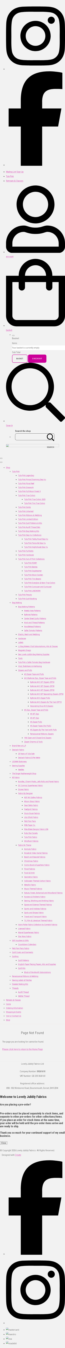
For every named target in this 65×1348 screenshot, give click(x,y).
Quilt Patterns (23, 960)
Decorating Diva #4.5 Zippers (41, 706)
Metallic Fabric (30, 885)
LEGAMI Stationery (19, 761)
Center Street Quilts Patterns (35, 618)
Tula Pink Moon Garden (33, 575)
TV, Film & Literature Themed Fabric (38, 920)
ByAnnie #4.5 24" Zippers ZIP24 (42, 682)
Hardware (22, 638)
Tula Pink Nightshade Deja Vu (36, 547)
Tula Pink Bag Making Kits (28, 531)
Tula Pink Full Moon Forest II (29, 491)
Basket (19, 359)
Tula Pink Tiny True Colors (34, 503)
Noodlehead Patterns (32, 626)
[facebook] (35, 165)
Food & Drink (29, 873)
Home (8, 1004)
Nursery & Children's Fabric (34, 897)
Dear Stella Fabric (31, 805)
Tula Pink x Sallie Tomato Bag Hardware (34, 662)
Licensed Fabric (24, 928)
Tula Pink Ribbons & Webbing (30, 515)
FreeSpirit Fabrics (31, 809)
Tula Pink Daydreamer (33, 571)
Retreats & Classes (13, 1000)
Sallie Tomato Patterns (33, 630)
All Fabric (16, 777)
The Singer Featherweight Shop (24, 773)
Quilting (15, 956)
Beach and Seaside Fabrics (34, 857)
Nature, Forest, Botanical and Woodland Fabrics (43, 893)
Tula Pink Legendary (26, 475)
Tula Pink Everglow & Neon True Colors (39, 583)
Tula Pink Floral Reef (26, 483)
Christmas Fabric (31, 861)
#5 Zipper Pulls (36, 722)
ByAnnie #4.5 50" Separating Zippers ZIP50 (46, 694)
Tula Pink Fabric (30, 837)
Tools (20, 658)
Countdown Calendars (27, 944)
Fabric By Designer (25, 793)
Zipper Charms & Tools (33, 742)
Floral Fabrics (29, 869)
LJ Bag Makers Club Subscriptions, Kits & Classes (38, 646)
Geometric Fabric (31, 877)
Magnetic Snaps (24, 650)
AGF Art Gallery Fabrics (33, 797)
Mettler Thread (23, 996)
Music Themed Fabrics (33, 889)
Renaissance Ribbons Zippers (42, 734)
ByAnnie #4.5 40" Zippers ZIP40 (42, 690)
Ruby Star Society (31, 833)
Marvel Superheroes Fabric (28, 932)
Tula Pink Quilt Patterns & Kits (30, 523)
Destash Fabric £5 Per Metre (29, 758)
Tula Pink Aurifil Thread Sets (29, 527)
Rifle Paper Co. (30, 825)
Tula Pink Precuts (25, 595)
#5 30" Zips (34, 714)
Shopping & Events (13, 1012)
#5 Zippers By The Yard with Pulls (43, 730)
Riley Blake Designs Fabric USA (36, 829)
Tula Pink (16, 471)
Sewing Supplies (18, 766)
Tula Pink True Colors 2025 (34, 499)
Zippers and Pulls (25, 670)
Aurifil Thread (23, 992)
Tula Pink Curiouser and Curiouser (38, 587)
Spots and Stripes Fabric (34, 913)
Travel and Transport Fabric (35, 916)
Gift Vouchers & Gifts (20, 940)
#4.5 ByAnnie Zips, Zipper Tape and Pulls (40, 678)
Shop (8, 467)
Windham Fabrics (31, 841)
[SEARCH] (50, 436)
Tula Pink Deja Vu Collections (29, 535)
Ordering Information (14, 1008)
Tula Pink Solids (24, 507)
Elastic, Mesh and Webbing (29, 634)
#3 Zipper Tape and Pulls (34, 674)
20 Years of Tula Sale (26, 754)
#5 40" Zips (34, 718)
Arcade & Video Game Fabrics (36, 853)
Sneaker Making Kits (20, 984)
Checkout (37, 359)
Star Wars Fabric (24, 936)
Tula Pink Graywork (26, 487)
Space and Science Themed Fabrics (38, 905)
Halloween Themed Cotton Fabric (37, 881)
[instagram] (35, 69)
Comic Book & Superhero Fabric (36, 865)
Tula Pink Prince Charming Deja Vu (32, 479)
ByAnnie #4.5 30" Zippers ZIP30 (42, 686)
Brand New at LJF (19, 746)
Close (3, 1143)
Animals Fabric (30, 849)
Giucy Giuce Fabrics (32, 813)
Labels (20, 642)
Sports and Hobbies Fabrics (35, 909)
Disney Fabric (23, 789)
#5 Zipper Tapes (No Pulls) (40, 726)
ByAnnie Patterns (30, 614)
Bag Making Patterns (26, 607)
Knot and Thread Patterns (34, 622)
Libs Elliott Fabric (31, 817)
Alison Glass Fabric (32, 801)
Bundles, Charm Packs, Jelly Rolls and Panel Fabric (38, 781)
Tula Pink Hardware (26, 555)
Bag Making (17, 602)
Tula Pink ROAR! (30, 563)
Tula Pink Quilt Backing (27, 599)
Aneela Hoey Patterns (32, 611)
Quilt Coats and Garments (22, 952)
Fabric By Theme (24, 845)
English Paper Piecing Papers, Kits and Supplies (37, 964)
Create (18, 1155)
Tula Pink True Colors (26, 495)
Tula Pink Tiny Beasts (32, 579)
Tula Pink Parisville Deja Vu (35, 543)
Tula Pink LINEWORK (32, 591)
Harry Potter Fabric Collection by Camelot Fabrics (37, 924)
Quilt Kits (21, 968)
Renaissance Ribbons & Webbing (25, 976)
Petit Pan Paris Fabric (20, 948)
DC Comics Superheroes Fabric (30, 785)
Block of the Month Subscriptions (37, 972)
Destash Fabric (18, 750)
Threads (15, 988)
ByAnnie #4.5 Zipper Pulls (40, 698)
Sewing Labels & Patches (22, 980)
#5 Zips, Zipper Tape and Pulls (36, 710)
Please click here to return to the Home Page (22, 1049)
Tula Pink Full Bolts (25, 551)
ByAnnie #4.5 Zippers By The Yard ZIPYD (46, 702)
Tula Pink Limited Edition (28, 519)
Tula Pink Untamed (25, 511)
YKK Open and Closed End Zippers (37, 738)
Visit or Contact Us (13, 1016)
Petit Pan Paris (30, 821)
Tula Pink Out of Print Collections (31, 559)
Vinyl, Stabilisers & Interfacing (30, 666)
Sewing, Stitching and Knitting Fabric (39, 901)
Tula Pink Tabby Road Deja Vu (36, 539)
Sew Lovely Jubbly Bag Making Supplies (33, 654)
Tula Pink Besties (30, 567)
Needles (21, 769)
